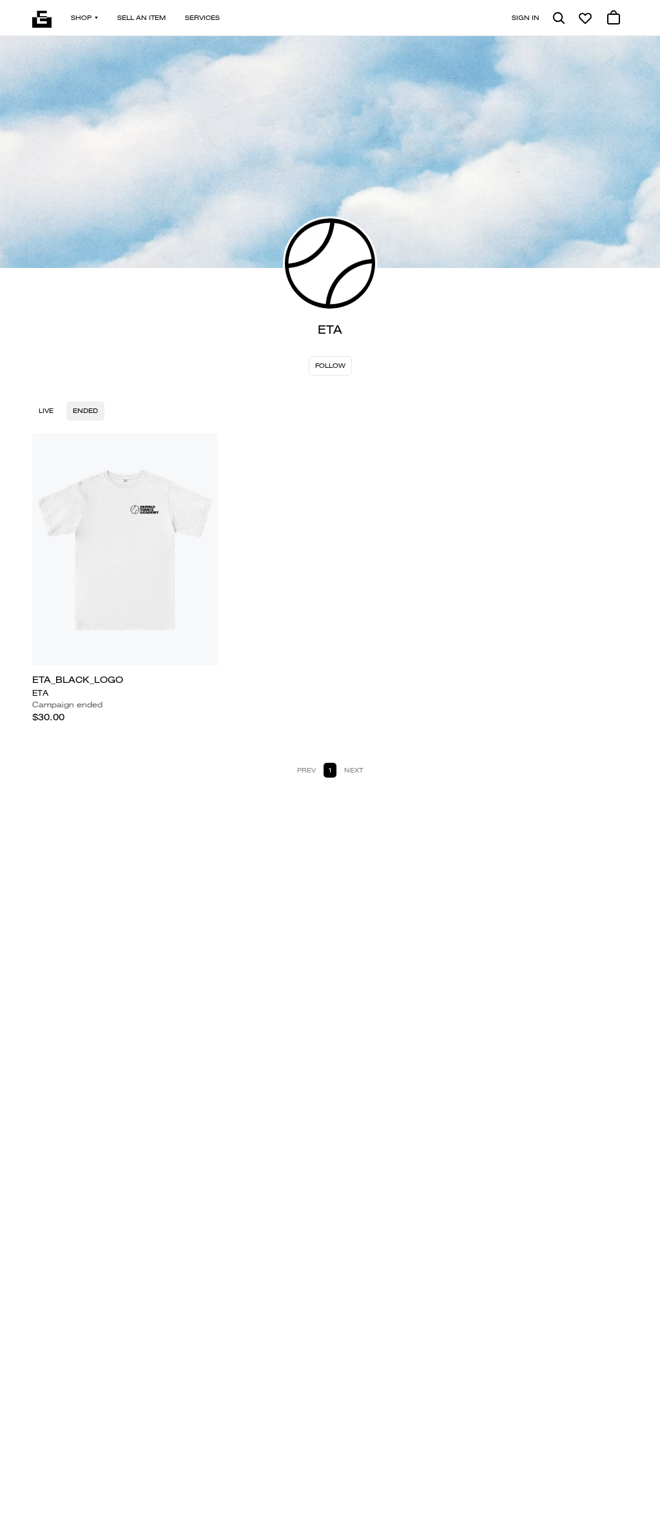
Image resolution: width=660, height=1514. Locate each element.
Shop (81, 18)
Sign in (525, 18)
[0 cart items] (613, 18)
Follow (330, 365)
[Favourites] (585, 18)
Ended (85, 411)
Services (202, 18)
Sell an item (141, 18)
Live (46, 411)
